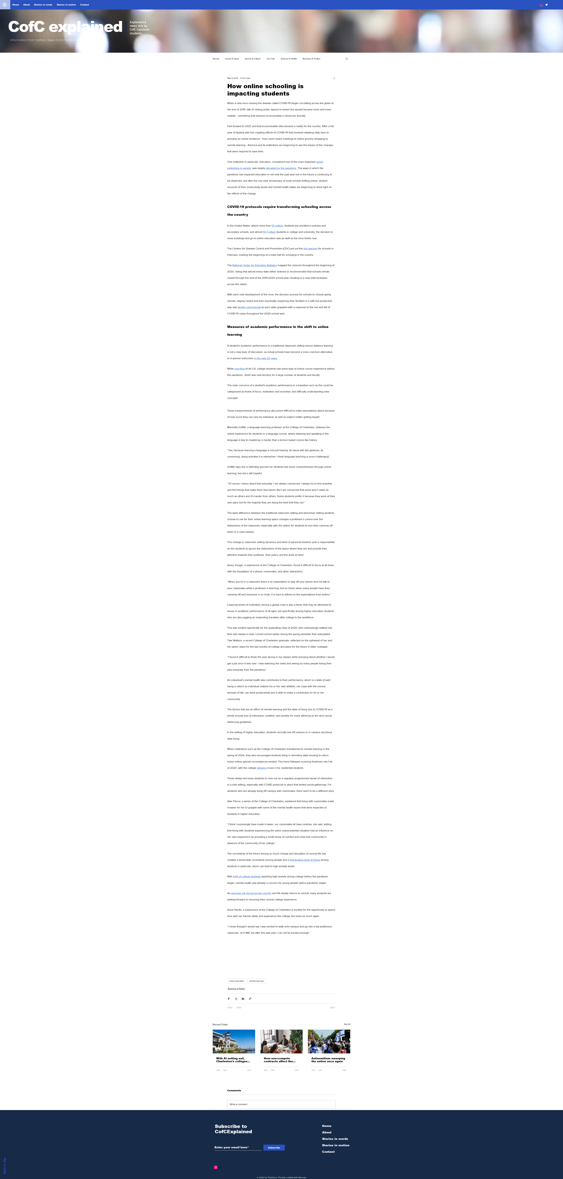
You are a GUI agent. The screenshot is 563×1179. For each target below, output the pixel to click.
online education (236, 981)
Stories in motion (335, 1145)
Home (326, 1126)
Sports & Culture (253, 58)
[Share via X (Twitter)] (235, 998)
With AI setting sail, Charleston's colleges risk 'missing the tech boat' (231, 1060)
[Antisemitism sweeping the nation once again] (329, 1041)
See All (347, 1024)
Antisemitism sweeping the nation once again (328, 1060)
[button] (346, 58)
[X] (220, 1167)
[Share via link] (250, 998)
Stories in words (335, 1138)
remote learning (256, 981)
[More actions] (334, 78)
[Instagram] (541, 4)
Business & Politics (311, 58)
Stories (216, 58)
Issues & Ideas (232, 58)
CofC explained (65, 26)
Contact (328, 1151)
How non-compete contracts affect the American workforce (278, 1060)
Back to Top (4, 1166)
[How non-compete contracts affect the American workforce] (281, 1041)
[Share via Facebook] (228, 998)
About (326, 1132)
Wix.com (302, 1177)
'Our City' (270, 58)
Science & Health (289, 58)
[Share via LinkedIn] (243, 998)
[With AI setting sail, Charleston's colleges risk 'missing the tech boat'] (234, 1041)
